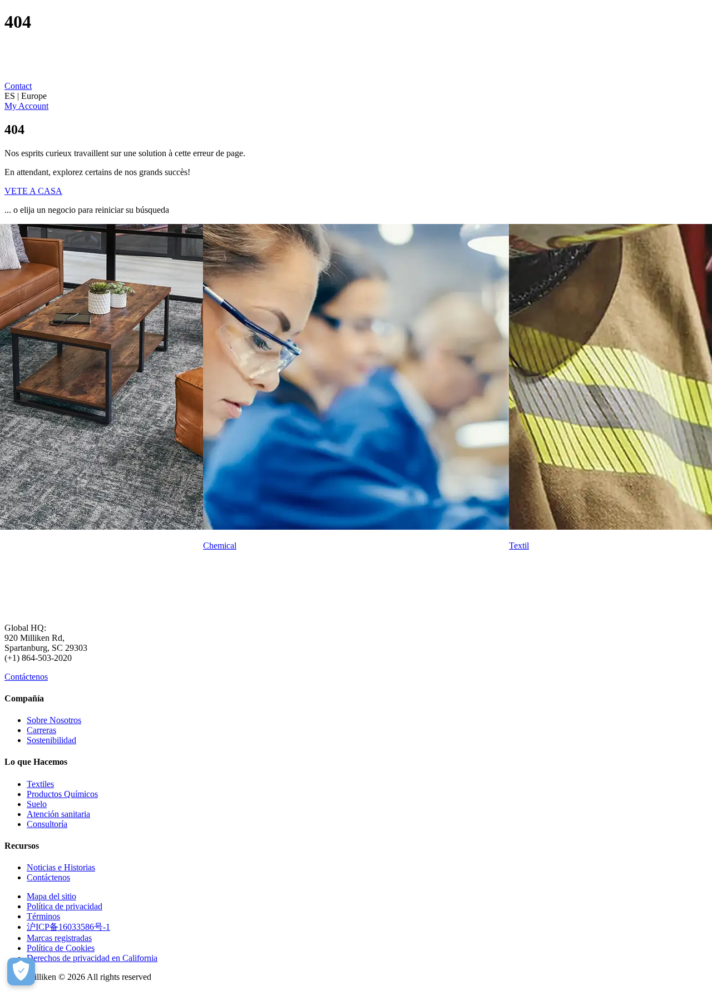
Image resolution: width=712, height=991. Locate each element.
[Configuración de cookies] (21, 971)
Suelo (37, 804)
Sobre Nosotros (54, 720)
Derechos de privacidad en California (92, 958)
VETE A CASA (33, 191)
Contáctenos (26, 676)
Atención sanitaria (58, 814)
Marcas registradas (59, 938)
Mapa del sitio (51, 896)
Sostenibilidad (51, 740)
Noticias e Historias (61, 867)
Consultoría (47, 824)
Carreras (41, 730)
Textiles (40, 784)
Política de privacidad (64, 906)
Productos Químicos (62, 794)
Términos (43, 916)
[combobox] (356, 96)
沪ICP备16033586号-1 (68, 927)
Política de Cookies (61, 948)
